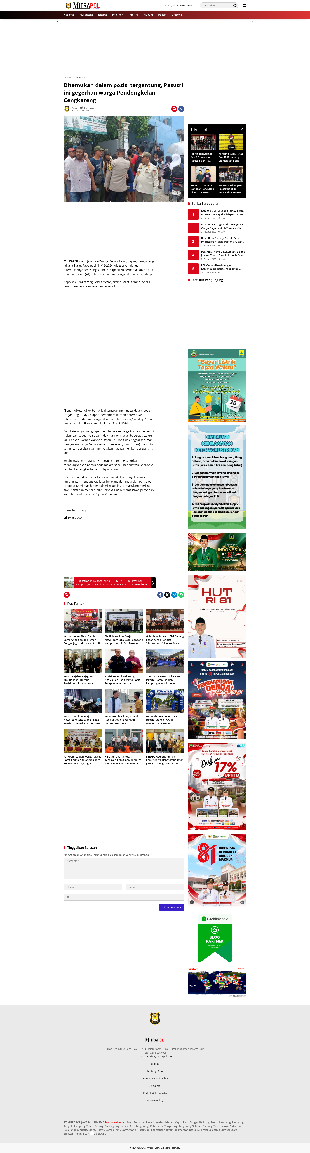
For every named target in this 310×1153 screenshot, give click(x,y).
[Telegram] (174, 595)
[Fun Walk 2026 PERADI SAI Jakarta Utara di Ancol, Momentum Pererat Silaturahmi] (165, 701)
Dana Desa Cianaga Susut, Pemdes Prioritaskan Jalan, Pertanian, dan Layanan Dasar (222, 239)
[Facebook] (160, 595)
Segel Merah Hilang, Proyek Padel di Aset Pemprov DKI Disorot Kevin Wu (121, 720)
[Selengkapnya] (241, 129)
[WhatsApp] (181, 595)
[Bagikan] (181, 109)
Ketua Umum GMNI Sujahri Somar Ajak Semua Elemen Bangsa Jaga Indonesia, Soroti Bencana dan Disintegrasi (82, 640)
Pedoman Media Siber (155, 1078)
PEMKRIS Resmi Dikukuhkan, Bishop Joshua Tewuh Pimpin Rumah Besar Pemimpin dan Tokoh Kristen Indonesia (223, 253)
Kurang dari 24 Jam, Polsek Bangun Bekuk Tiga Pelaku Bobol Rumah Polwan (230, 189)
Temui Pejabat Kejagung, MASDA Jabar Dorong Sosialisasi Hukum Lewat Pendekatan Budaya (79, 680)
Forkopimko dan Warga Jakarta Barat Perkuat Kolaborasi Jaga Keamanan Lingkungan (83, 760)
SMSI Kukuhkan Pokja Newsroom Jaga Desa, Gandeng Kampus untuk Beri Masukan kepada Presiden (124, 640)
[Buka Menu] (244, 5)
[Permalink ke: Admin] (68, 109)
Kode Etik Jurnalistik (155, 1093)
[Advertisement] (45, 72)
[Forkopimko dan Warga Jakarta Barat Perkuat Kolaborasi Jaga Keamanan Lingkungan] (83, 741)
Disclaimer (155, 1085)
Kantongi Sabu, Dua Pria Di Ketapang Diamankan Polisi (231, 157)
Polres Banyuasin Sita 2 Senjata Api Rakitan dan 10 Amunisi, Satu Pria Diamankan (202, 157)
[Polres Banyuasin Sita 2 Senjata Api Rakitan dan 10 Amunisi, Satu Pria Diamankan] (203, 142)
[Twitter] (167, 595)
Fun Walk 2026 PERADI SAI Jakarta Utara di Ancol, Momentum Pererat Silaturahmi (162, 720)
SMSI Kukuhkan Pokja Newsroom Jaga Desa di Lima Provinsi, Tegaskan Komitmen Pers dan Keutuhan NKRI (82, 720)
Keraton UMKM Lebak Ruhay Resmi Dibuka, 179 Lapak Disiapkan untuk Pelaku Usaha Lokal (222, 212)
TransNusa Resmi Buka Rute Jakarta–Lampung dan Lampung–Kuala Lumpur (163, 680)
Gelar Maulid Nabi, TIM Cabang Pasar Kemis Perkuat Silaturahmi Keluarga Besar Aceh (165, 640)
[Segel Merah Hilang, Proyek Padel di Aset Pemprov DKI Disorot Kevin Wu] (124, 701)
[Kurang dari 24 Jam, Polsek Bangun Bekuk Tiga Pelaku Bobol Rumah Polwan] (231, 174)
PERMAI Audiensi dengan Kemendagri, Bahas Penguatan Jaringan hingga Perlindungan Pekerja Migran (165, 760)
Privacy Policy (155, 1100)
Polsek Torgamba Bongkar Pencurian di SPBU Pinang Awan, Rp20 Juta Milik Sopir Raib (202, 189)
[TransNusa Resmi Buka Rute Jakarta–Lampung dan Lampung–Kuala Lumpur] (165, 661)
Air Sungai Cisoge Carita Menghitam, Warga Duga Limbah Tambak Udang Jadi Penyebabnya (223, 226)
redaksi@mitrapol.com (159, 1056)
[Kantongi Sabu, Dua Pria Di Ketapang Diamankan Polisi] (231, 142)
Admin (75, 108)
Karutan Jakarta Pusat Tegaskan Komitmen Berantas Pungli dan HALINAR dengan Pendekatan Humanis (123, 760)
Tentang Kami (155, 1071)
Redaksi (155, 1063)
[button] (234, 5)
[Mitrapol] (83, 5)
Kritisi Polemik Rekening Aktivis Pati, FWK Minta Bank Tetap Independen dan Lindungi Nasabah (122, 680)
